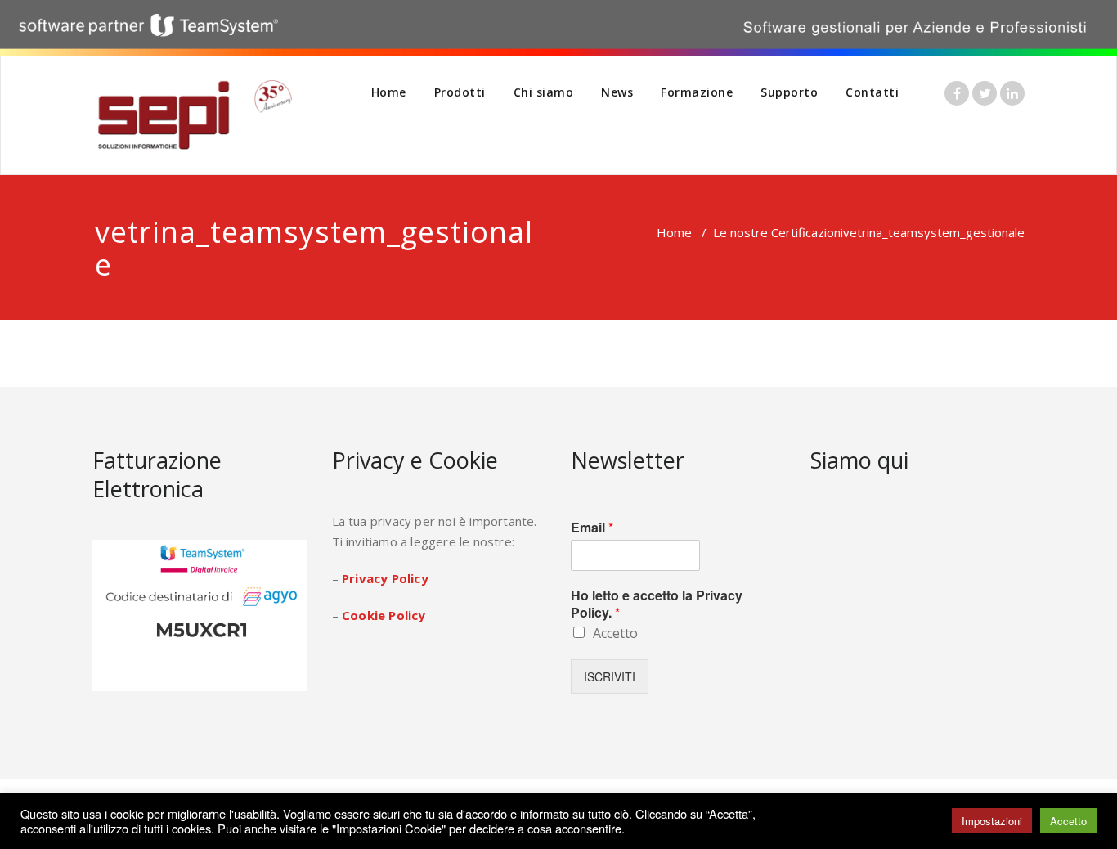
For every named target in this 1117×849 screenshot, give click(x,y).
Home (388, 92)
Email (592, 528)
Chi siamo (544, 92)
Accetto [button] (1068, 821)
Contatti (872, 92)
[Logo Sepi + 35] (194, 115)
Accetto (615, 633)
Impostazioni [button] (992, 821)
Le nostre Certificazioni (778, 232)
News (617, 92)
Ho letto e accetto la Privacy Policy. (656, 604)
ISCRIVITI (609, 676)
